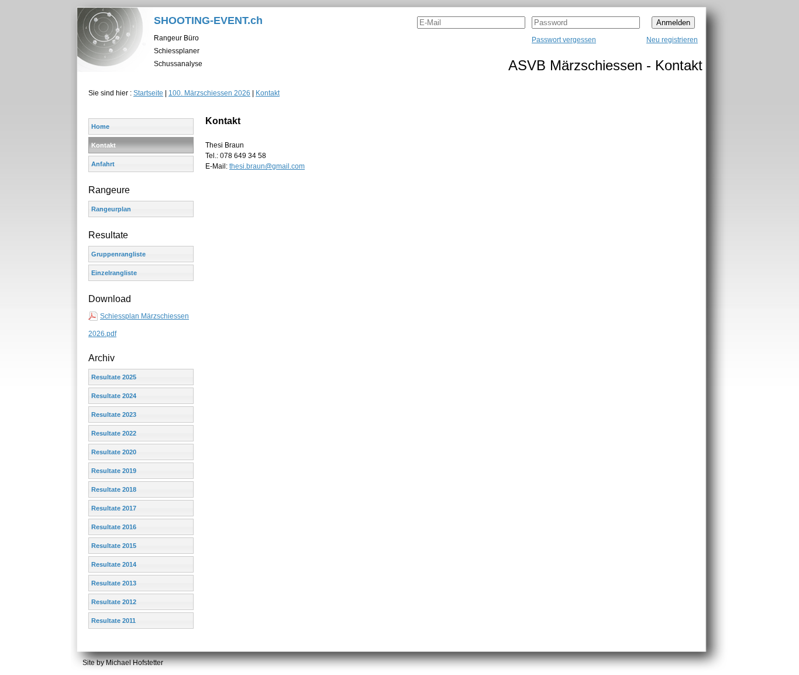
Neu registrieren (672, 40)
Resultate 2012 (113, 601)
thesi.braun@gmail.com (267, 166)
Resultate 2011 (113, 620)
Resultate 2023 (113, 414)
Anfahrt (103, 163)
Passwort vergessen (564, 40)
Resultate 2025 (113, 377)
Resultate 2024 (113, 395)
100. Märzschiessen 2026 (209, 93)
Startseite (148, 93)
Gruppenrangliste (118, 254)
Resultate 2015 (113, 545)
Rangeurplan (111, 209)
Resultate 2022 (113, 433)
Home (100, 126)
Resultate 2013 (113, 583)
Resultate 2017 (113, 508)
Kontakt (268, 93)
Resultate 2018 (113, 489)
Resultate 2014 (113, 564)
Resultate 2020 (113, 451)
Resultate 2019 (113, 470)
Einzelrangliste (114, 272)
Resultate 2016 (113, 526)
